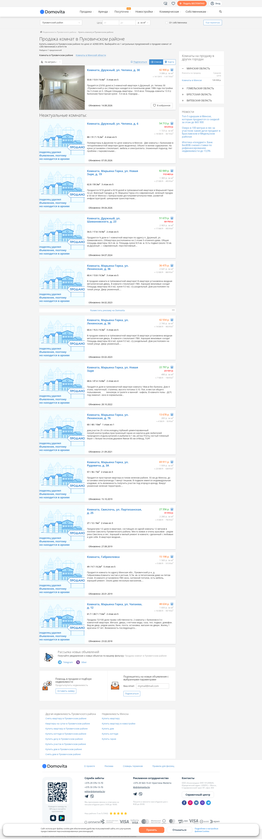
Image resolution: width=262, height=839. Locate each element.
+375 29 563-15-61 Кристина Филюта (152, 783)
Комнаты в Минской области (91, 55)
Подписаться (132, 693)
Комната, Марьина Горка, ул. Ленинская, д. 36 (108, 267)
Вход (217, 3)
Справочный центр (198, 794)
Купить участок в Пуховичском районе (65, 744)
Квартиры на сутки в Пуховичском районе (67, 723)
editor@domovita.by (95, 791)
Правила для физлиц (163, 766)
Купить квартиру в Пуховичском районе (66, 728)
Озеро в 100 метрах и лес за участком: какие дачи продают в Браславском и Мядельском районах (201, 132)
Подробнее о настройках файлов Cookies (206, 830)
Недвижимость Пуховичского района (59, 32)
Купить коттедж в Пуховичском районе (65, 734)
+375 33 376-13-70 (94, 787)
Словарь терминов (133, 766)
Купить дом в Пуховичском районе (63, 749)
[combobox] (61, 22)
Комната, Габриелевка (103, 557)
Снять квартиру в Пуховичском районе (65, 718)
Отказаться (179, 830)
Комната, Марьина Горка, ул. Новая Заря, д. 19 (112, 172)
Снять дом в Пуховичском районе (63, 754)
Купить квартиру (111, 718)
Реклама (109, 766)
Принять (151, 830)
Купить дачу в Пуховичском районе (64, 739)
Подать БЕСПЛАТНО (193, 3)
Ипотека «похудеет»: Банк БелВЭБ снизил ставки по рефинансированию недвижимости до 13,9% (197, 147)
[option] (62, 87)
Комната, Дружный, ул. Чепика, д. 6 (112, 123)
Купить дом (108, 728)
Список (157, 61)
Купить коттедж (110, 734)
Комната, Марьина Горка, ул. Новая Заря (112, 369)
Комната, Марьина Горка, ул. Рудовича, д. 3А (108, 464)
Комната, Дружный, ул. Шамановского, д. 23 (103, 220)
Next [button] (81, 87)
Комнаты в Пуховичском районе (56, 55)
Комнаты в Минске (192, 80)
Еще (213, 22)
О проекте (89, 766)
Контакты (188, 778)
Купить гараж (109, 739)
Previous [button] (43, 87)
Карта (171, 61)
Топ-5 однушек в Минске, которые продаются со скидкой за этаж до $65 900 (200, 119)
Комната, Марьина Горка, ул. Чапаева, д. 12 (114, 606)
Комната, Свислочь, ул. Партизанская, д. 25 (114, 511)
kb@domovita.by (141, 787)
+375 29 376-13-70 (94, 783)
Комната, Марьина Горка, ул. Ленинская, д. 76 (108, 416)
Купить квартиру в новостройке (118, 723)
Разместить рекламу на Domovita (107, 310)
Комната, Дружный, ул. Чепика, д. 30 (113, 70)
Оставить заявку (66, 690)
